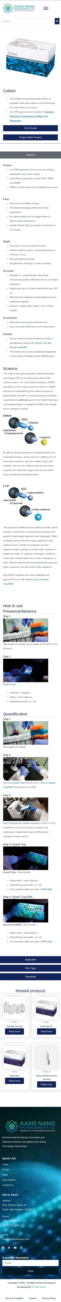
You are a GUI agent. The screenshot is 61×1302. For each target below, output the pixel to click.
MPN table (47, 889)
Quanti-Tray (31, 579)
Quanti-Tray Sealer (19, 823)
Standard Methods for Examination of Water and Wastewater (32, 116)
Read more (14, 1031)
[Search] (57, 21)
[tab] (30, 155)
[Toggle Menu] (45, 8)
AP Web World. (38, 1287)
